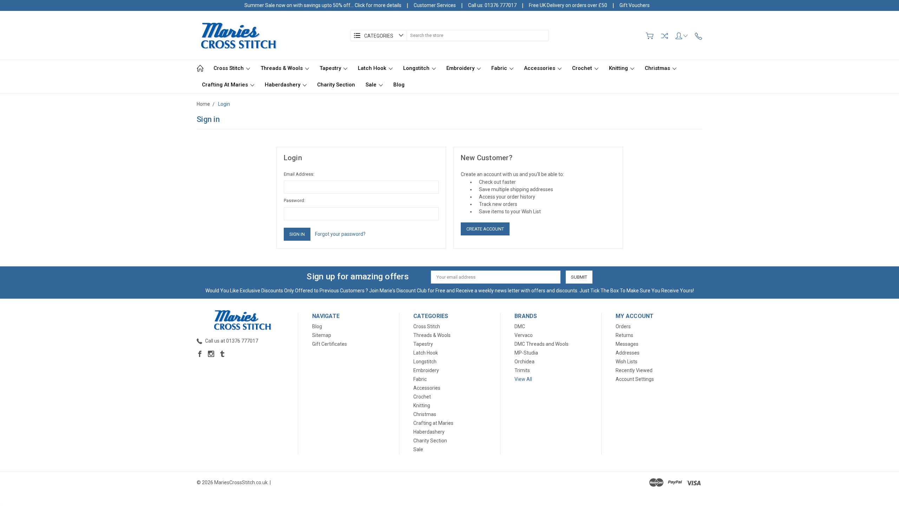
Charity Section (336, 85)
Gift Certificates (329, 344)
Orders (623, 326)
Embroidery (461, 68)
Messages (627, 344)
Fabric (499, 68)
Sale (372, 85)
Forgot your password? (340, 234)
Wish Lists (626, 361)
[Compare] (664, 36)
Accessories (540, 68)
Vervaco (523, 335)
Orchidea (524, 361)
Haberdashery (283, 85)
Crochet (582, 68)
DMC (519, 326)
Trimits (522, 370)
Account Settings (635, 379)
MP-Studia (526, 353)
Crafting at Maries (225, 85)
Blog (399, 85)
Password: (294, 200)
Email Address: (299, 174)
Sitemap (321, 335)
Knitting (619, 68)
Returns (624, 335)
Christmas (658, 68)
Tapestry (331, 68)
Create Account (485, 229)
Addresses (627, 353)
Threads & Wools (282, 68)
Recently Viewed (634, 370)
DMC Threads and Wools (541, 344)
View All (523, 379)
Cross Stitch (229, 68)
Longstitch (417, 68)
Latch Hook (373, 68)
